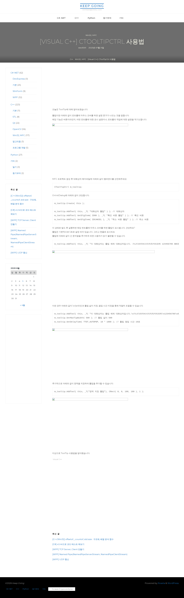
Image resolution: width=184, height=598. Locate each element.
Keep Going (92, 6)
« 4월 (22, 305)
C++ (71, 59)
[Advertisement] (115, 87)
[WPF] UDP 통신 (60, 559)
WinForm (17, 91)
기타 (13, 161)
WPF (15, 97)
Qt (14, 123)
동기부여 (17, 173)
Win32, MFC (91, 35)
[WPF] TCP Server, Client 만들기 (68, 549)
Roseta (161, 583)
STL (14, 116)
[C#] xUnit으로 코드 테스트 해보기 (68, 544)
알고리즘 (17, 141)
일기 (15, 167)
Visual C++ (57, 459)
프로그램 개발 (19, 147)
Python (14, 154)
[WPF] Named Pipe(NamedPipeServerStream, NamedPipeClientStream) (89, 554)
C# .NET (15, 72)
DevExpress (19, 78)
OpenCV (17, 129)
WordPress (173, 583)
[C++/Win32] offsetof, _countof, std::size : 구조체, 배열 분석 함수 (83, 539)
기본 (15, 85)
